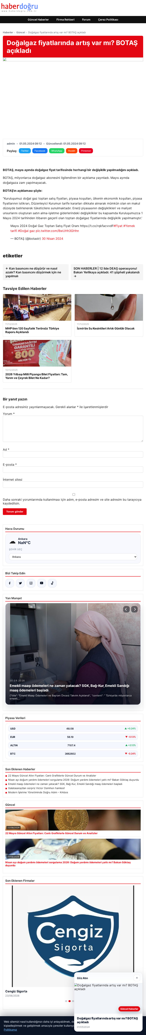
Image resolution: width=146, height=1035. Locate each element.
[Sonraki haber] (134, 609)
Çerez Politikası (108, 19)
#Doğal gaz (26, 231)
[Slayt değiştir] (66, 1001)
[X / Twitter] (20, 583)
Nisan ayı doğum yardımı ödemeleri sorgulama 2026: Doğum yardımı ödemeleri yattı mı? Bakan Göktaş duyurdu (73, 779)
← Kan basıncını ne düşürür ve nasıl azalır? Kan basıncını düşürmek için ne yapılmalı (33, 272)
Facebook (40, 150)
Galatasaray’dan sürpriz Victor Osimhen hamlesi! (36, 788)
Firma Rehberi (65, 19)
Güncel (20, 32)
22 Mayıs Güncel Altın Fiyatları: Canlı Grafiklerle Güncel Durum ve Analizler (52, 775)
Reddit (71, 150)
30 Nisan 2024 (52, 238)
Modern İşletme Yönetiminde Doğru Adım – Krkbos (38, 792)
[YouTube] (41, 583)
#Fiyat (117, 226)
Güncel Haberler (38, 19)
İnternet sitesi (12, 479)
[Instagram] (31, 583)
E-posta (10, 464)
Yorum (9, 414)
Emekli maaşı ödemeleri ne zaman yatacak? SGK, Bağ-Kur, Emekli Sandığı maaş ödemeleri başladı (65, 783)
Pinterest (86, 150)
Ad (6, 449)
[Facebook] (9, 583)
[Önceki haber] (126, 609)
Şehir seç (15, 549)
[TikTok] (52, 583)
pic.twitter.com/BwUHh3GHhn (57, 231)
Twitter (25, 150)
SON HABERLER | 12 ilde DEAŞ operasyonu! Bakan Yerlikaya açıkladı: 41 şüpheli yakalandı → (107, 272)
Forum (86, 19)
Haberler (8, 32)
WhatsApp (56, 150)
